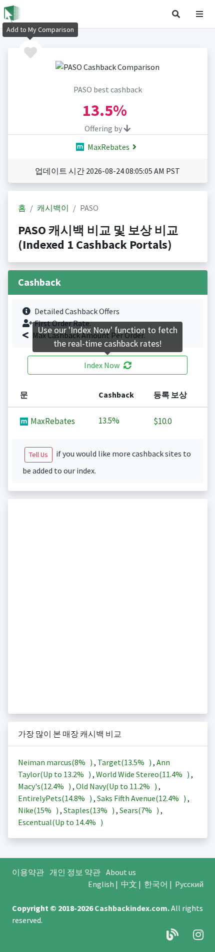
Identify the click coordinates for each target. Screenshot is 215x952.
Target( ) (125, 762)
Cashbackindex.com (131, 908)
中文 (129, 884)
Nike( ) (39, 810)
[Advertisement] (107, 606)
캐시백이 (53, 208)
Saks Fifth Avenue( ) (142, 798)
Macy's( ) (45, 786)
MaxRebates (108, 147)
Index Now (102, 365)
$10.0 (163, 421)
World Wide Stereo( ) (143, 774)
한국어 (156, 884)
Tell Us (38, 454)
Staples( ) (90, 810)
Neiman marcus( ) (56, 762)
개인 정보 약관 (75, 872)
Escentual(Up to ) (60, 822)
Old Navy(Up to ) (117, 786)
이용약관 (28, 872)
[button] (176, 14)
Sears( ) (140, 810)
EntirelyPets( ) (56, 798)
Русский (189, 884)
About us (121, 872)
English (101, 884)
